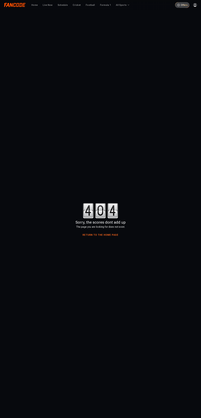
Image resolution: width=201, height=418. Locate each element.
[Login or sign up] (195, 5)
